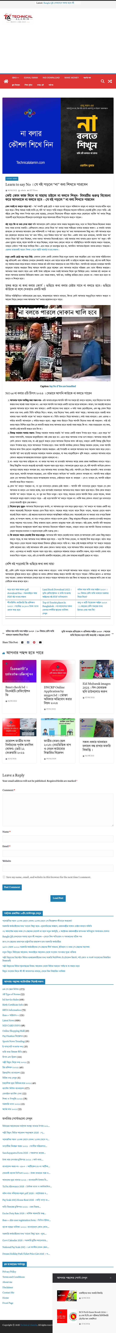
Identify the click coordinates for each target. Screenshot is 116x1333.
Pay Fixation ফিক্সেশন (12, 1036)
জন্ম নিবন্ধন (16, 84)
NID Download (51, 77)
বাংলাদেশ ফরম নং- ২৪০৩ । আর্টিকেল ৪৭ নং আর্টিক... (26, 1166)
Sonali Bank (31, 77)
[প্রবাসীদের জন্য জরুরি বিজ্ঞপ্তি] (67, 1292)
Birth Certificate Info (12, 1005)
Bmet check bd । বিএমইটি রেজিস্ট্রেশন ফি (17, 691)
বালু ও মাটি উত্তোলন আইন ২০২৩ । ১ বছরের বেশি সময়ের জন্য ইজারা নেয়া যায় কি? (92, 606)
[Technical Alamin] (6, 81)
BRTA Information (11, 1010)
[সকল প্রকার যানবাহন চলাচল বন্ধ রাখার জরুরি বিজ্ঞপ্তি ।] (97, 720)
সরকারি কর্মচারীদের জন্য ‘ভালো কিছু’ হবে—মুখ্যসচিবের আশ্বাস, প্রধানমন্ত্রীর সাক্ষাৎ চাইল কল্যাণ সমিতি (47, 926)
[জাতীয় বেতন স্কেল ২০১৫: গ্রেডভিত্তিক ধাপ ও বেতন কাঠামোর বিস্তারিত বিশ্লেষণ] (58, 720)
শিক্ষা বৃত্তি (28, 84)
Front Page (7, 1303)
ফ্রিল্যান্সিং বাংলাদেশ (11, 1073)
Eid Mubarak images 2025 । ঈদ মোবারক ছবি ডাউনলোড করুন (96, 687)
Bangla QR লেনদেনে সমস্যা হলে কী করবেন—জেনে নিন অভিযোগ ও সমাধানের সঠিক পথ (42, 937)
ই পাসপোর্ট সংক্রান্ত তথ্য (12, 1047)
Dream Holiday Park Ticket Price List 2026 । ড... (26, 1254)
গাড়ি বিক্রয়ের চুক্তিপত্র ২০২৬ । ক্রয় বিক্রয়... (21, 1207)
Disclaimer (7, 1288)
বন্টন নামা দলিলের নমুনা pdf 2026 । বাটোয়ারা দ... (25, 1193)
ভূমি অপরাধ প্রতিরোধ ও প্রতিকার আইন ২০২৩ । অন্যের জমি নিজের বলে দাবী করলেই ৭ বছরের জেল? (85, 633)
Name (6, 832)
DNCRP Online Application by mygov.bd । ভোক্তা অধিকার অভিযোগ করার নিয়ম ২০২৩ (58, 695)
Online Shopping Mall (13, 1031)
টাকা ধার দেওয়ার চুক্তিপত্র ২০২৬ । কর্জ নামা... (22, 1160)
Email (6, 846)
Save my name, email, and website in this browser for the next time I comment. (48, 877)
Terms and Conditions (13, 1277)
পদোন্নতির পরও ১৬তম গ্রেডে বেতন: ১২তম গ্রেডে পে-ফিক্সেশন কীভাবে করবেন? (37, 921)
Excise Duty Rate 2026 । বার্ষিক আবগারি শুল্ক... (24, 1214)
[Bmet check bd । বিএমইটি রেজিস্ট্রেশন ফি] (19, 662)
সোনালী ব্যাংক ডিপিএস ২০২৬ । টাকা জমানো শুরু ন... (26, 1173)
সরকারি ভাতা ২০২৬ (11, 1104)
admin (23, 190)
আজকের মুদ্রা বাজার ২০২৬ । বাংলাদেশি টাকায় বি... (25, 1180)
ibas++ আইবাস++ (10, 1015)
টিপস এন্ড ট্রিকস (9, 1057)
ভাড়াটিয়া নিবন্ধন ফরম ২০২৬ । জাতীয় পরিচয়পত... (24, 1146)
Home (5, 1298)
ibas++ (15, 77)
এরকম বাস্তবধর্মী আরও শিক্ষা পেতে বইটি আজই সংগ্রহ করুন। (32, 250)
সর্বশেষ (51, 84)
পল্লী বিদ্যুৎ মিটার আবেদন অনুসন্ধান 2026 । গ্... (23, 1133)
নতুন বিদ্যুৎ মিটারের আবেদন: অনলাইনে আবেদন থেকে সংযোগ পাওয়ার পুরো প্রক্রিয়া (39, 952)
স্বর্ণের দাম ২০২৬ (9, 1109)
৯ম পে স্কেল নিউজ (10, 989)
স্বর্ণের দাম (87, 77)
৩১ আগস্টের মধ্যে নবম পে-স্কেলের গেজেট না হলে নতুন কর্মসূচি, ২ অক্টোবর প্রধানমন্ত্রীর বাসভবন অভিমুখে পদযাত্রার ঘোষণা (55, 931)
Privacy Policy (9, 1272)
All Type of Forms (11, 994)
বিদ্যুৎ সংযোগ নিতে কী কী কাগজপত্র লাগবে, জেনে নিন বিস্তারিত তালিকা (33, 971)
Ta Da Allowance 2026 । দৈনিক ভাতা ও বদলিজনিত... (27, 1187)
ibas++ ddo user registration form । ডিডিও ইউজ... (26, 1220)
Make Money (71, 77)
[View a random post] (110, 81)
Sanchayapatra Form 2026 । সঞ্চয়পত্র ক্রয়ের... (24, 1153)
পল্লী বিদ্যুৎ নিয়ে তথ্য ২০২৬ (14, 1062)
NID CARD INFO (11, 1026)
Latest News (12, 178)
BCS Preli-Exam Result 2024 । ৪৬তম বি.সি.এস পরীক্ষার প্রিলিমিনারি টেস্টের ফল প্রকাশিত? (93, 1315)
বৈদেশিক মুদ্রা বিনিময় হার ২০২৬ (16, 1083)
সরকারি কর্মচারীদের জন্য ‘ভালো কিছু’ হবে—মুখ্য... (24, 1234)
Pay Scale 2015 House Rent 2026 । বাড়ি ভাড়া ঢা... (25, 1200)
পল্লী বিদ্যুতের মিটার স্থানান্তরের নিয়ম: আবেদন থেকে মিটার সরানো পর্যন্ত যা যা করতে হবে (40, 966)
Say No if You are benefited (62, 386)
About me (7, 1282)
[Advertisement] (58, 51)
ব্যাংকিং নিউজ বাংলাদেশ (13, 1088)
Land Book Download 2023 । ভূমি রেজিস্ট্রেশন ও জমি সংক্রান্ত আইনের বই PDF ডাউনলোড (56, 593)
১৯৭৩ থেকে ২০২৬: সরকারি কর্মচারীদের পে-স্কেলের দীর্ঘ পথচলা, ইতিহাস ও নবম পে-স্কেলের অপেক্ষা (46, 947)
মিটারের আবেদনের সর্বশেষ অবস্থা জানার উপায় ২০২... (26, 1126)
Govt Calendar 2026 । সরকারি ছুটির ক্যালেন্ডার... (25, 1240)
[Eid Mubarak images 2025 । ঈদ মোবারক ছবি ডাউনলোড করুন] (97, 662)
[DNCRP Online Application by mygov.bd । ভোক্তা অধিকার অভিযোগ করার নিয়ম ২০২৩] (58, 662)
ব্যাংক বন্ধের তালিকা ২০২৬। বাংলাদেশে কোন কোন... (25, 1227)
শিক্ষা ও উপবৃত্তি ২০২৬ (12, 1099)
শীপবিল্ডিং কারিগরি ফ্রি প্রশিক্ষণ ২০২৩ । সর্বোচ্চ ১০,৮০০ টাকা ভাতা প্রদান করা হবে (23, 606)
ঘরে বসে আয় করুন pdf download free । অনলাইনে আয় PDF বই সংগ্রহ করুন (22, 593)
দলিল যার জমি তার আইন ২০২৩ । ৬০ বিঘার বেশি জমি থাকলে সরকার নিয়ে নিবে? (92, 593)
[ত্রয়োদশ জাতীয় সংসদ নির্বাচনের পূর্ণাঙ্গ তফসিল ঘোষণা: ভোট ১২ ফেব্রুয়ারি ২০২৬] (19, 720)
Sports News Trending (13, 1041)
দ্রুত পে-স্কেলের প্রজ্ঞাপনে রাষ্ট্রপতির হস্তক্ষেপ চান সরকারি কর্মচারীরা (31, 942)
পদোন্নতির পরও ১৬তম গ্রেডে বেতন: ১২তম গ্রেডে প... (25, 1140)
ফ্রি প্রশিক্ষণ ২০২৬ (10, 1068)
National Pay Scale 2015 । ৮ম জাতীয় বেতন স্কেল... (25, 1247)
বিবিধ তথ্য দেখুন (9, 1078)
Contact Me (8, 1293)
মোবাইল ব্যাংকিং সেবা (12, 1094)
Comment (8, 790)
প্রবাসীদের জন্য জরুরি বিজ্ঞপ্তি (91, 1293)
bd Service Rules (10, 1000)
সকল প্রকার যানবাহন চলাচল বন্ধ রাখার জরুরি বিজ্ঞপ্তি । (97, 746)
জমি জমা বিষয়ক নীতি (12, 1052)
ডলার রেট (40, 84)
